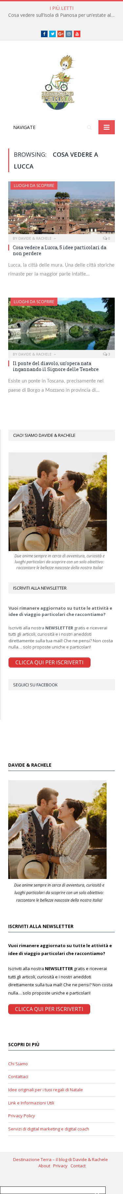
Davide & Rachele (34, 238)
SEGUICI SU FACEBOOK (35, 685)
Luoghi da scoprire (34, 185)
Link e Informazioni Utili (31, 1103)
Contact (78, 1166)
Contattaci (18, 1076)
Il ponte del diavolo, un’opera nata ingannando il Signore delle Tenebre (56, 366)
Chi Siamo (18, 1064)
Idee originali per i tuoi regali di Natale (45, 1090)
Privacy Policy (21, 1116)
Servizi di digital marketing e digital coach (48, 1129)
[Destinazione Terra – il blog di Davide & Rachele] (61, 81)
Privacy (62, 1166)
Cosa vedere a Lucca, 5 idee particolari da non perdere (59, 250)
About (45, 1166)
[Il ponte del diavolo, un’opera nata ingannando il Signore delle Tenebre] (61, 326)
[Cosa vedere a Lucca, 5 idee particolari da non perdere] (61, 209)
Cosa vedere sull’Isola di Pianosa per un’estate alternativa (63, 15)
